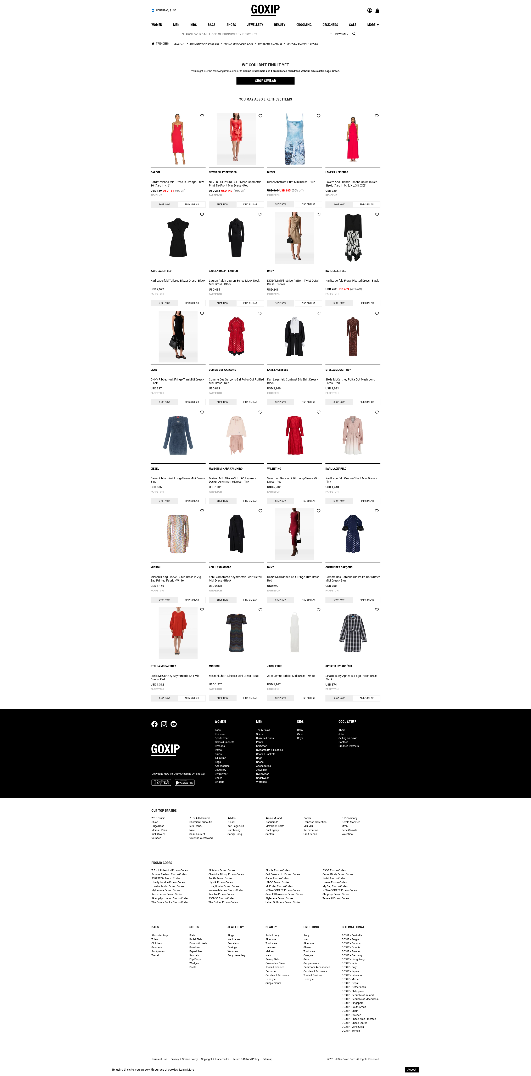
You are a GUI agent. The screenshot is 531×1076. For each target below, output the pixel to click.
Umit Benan (310, 834)
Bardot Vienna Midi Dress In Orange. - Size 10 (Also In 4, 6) (177, 183)
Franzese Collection (314, 822)
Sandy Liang (235, 834)
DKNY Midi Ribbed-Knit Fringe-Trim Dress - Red (294, 578)
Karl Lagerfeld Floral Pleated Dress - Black (352, 280)
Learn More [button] (186, 1069)
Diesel (231, 822)
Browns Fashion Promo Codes (169, 874)
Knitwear (220, 734)
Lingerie (219, 781)
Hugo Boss (157, 826)
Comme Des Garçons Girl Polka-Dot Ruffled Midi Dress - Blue (352, 578)
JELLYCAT (180, 43)
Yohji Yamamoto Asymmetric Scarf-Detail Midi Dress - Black (235, 578)
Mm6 (345, 826)
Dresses (220, 746)
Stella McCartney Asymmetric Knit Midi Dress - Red (175, 677)
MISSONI (156, 567)
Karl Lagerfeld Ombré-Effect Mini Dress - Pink (351, 480)
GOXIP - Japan (350, 971)
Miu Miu (308, 826)
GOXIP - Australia (352, 935)
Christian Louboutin (200, 822)
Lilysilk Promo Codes (220, 882)
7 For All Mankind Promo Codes (169, 870)
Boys (300, 738)
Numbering (234, 830)
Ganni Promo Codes (277, 878)
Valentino (347, 834)
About (342, 730)
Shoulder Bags (159, 935)
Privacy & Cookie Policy (184, 1059)
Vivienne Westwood (201, 838)
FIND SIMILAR (192, 204)
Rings (231, 935)
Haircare (270, 947)
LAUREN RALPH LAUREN (223, 271)
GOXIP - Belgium (351, 939)
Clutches (156, 943)
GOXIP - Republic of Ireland (358, 995)
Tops (218, 730)
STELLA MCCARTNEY (338, 369)
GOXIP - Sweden (351, 1015)
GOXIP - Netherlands (354, 987)
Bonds (307, 818)
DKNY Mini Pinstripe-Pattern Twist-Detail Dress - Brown (293, 282)
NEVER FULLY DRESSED (223, 172)
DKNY (270, 271)
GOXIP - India (349, 963)
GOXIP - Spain (350, 1010)
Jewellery (220, 769)
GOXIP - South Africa (354, 1006)
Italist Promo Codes (334, 878)
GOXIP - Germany (352, 955)
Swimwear (221, 773)
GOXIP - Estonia (351, 947)
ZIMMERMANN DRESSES (205, 43)
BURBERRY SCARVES (270, 43)
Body (306, 935)
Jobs (341, 734)
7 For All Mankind (199, 818)
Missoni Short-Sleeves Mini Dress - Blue (233, 675)
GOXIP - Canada (351, 943)
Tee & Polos (263, 730)
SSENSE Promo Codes (221, 898)
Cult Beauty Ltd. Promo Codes (283, 874)
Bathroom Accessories (316, 967)
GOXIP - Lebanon (352, 975)
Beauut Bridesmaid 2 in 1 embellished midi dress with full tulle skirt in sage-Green (291, 71)
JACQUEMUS (274, 666)
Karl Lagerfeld (236, 826)
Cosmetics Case (275, 963)
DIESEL (271, 172)
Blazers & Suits (265, 738)
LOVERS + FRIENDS (336, 172)
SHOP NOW (164, 204)
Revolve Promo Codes (221, 894)
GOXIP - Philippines (353, 991)
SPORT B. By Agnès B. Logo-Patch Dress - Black (352, 677)
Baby (300, 730)
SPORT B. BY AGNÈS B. (339, 666)
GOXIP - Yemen (351, 1030)
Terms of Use (159, 1059)
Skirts (218, 754)
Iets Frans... (196, 826)
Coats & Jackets (224, 742)
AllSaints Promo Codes (221, 870)
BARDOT (155, 172)
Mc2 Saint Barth (275, 826)
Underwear (262, 777)
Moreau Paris (159, 830)
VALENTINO (274, 468)
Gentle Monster (351, 822)
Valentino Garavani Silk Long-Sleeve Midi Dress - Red (293, 480)
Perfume (271, 971)
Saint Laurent (197, 834)
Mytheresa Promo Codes (165, 890)
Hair (305, 939)
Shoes (218, 777)
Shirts (259, 734)
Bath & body (272, 935)
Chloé (154, 822)
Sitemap (267, 1059)
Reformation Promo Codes (166, 894)
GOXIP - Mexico (351, 979)
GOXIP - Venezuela (353, 1026)
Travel (155, 955)
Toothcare (271, 943)
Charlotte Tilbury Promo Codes (226, 874)
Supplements (273, 983)
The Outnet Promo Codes (223, 902)
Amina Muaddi (274, 818)
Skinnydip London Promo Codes (170, 898)
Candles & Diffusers (277, 975)
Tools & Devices (275, 967)
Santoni (270, 834)
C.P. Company (349, 818)
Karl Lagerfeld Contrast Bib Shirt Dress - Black (292, 381)
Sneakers (195, 947)
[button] (265, 81)
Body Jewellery (236, 955)
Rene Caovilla (349, 830)
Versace (156, 838)
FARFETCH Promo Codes (165, 878)
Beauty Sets (273, 959)
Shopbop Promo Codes (336, 894)
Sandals (194, 955)
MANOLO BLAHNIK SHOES (302, 43)
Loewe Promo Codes (335, 882)
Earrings (232, 947)
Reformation (310, 830)
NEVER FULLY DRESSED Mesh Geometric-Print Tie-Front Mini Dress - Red (235, 183)
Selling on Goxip (348, 738)
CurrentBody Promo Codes (338, 874)
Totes (154, 939)
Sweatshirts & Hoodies (269, 749)
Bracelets (233, 943)
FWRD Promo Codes (220, 878)
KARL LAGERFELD (161, 271)
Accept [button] (411, 1069)
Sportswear (221, 738)
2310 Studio (158, 818)
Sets (306, 959)
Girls (300, 734)
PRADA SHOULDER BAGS (238, 43)
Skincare (271, 939)
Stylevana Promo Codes (279, 898)
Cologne (308, 955)
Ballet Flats (195, 939)
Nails (269, 955)
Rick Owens (158, 834)
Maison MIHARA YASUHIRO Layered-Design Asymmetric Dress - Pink (232, 480)
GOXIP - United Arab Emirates (359, 1018)
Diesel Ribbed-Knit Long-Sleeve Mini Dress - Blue (178, 480)
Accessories (222, 765)
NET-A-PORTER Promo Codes (283, 890)
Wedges (194, 963)
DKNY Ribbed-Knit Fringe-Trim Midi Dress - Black (177, 381)
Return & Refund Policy (246, 1059)
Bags (218, 761)
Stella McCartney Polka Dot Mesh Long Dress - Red (350, 381)
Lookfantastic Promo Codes (167, 886)
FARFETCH (215, 195)
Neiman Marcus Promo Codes (226, 890)
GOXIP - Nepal (350, 983)
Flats (192, 935)
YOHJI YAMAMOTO (220, 567)
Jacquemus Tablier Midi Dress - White (291, 675)
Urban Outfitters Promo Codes (283, 902)
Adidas (232, 818)
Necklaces (234, 939)
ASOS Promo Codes (334, 870)
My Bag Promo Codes (335, 886)
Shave (307, 947)
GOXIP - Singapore (352, 1003)
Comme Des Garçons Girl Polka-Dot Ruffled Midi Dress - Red (236, 381)
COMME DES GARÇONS (222, 369)
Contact (343, 742)
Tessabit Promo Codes (336, 898)
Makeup (270, 951)
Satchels (156, 947)
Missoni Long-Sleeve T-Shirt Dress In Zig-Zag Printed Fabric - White (176, 578)
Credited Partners (349, 746)
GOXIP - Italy (349, 967)
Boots (192, 967)
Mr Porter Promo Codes (279, 886)
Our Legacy (272, 830)
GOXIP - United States (354, 1022)
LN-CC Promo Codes (277, 882)
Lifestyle (271, 979)
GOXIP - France (351, 951)
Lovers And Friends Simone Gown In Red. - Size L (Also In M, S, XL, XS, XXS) (352, 183)
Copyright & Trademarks (215, 1059)
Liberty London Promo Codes (168, 882)
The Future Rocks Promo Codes (170, 902)
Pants (218, 749)
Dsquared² (272, 822)
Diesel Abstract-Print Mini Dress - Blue (291, 182)
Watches (261, 781)
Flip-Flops (195, 959)
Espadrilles (195, 951)
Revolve (156, 195)
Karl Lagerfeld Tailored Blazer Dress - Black (178, 280)
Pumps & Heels (198, 943)
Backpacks (158, 951)
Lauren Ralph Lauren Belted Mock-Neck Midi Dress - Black (234, 282)
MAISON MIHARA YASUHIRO (225, 468)
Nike (192, 830)
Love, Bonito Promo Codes (223, 886)
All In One (220, 758)
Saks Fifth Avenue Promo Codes (284, 894)
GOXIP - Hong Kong (353, 959)
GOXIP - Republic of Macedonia (360, 999)
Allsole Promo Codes (278, 870)
